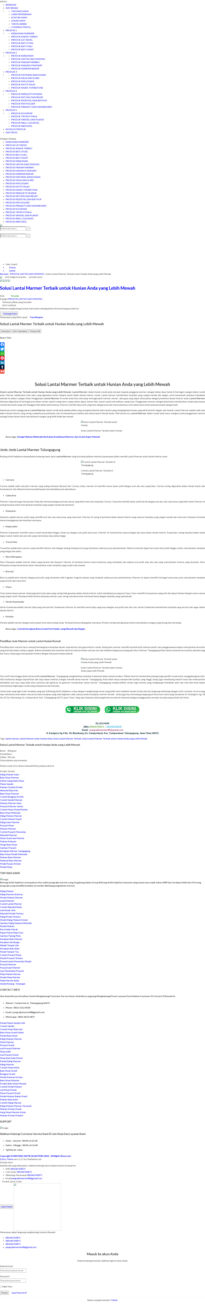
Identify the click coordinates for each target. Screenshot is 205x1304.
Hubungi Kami (10, 313)
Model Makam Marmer (11, 897)
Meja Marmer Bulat (9, 980)
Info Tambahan (20, 331)
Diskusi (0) (35, 331)
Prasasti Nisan (7, 825)
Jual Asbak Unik (7, 910)
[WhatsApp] (102, 353)
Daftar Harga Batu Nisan (12, 780)
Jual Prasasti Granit (9, 1054)
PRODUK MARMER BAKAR (25, 68)
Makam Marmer (8, 828)
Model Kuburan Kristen (11, 1077)
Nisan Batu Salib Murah (11, 1058)
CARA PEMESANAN (21, 14)
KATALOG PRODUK (16, 129)
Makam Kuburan (8, 841)
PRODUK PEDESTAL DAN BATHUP (29, 100)
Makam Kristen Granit (10, 1109)
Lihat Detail (6, 1206)
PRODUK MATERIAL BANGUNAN (28, 74)
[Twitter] (102, 349)
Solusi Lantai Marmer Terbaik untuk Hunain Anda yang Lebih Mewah (114, 738)
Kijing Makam (7, 891)
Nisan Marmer (7, 1042)
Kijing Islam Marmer (10, 822)
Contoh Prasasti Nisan (10, 955)
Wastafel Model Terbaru (12, 913)
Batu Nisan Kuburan (9, 1080)
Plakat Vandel (6, 784)
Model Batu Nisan (8, 1035)
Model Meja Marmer (10, 977)
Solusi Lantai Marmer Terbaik (67, 738)
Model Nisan (6, 867)
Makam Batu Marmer (10, 857)
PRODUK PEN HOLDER (23, 103)
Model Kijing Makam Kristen (14, 919)
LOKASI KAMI (18, 20)
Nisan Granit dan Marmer (12, 838)
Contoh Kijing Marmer (10, 1102)
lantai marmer (12, 738)
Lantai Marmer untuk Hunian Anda (36, 738)
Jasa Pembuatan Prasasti (12, 970)
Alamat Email (6, 1266)
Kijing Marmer (7, 1064)
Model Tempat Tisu (9, 951)
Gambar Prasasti (8, 847)
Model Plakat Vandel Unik (12, 1023)
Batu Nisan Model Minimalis (13, 854)
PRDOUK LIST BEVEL (22, 39)
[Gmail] (102, 371)
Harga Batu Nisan (8, 844)
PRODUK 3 (11, 71)
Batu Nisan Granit (8, 1070)
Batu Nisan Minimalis (10, 812)
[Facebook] (102, 344)
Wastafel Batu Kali (9, 790)
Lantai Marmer (7, 900)
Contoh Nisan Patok (9, 1067)
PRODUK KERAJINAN (22, 55)
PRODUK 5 (11, 110)
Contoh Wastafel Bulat (11, 907)
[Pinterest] (102, 358)
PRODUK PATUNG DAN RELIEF (27, 97)
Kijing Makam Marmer (11, 815)
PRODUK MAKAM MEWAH (25, 62)
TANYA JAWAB (19, 23)
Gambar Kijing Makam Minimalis (16, 923)
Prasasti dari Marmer (10, 967)
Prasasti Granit (7, 1045)
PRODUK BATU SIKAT (22, 49)
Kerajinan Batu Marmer (11, 939)
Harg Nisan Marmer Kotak (13, 1112)
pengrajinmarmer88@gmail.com (26, 1178)
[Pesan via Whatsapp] (1, 239)
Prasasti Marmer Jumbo (11, 806)
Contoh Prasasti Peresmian (13, 832)
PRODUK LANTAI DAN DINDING (28, 59)
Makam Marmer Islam (10, 803)
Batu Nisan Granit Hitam (12, 1032)
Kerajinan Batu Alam (10, 948)
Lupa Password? (19, 1292)
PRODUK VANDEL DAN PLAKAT (27, 119)
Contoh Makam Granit (11, 819)
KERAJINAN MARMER (22, 33)
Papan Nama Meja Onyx (11, 932)
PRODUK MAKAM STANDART (27, 65)
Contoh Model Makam (11, 1086)
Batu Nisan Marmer (9, 777)
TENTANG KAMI (20, 11)
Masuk (4, 1292)
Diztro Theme (6, 1159)
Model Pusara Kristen (10, 863)
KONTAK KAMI (19, 17)
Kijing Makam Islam (9, 774)
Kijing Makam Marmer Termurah (16, 1106)
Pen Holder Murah (9, 929)
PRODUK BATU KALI (21, 46)
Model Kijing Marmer (10, 1061)
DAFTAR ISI (11, 132)
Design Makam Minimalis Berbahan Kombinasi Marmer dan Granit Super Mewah (58, 436)
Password (4, 1276)
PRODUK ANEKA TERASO (24, 36)
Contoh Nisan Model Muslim (14, 809)
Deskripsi (5, 331)
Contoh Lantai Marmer (11, 903)
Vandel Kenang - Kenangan (12, 983)
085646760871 (18, 1168)
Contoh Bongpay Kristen (12, 796)
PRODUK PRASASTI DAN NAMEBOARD (31, 106)
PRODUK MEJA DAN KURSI (25, 78)
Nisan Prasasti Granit (10, 1093)
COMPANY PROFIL (21, 27)
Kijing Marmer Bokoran (11, 894)
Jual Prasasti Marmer (10, 1048)
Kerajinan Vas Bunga (10, 942)
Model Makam (7, 926)
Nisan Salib (5, 1051)
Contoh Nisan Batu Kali (11, 1029)
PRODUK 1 (11, 30)
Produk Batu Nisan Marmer (13, 1083)
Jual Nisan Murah (8, 1089)
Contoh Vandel (7, 1026)
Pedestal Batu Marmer (11, 860)
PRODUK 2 (11, 52)
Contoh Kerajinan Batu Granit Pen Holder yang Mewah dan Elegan (51, 628)
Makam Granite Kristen (11, 787)
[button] (28, 229)
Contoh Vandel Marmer (11, 800)
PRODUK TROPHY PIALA (24, 116)
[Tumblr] (102, 367)
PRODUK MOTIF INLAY (23, 84)
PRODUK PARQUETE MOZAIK (26, 94)
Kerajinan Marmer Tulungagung (15, 851)
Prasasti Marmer (8, 964)
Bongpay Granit (7, 1074)
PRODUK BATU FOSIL (22, 43)
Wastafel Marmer (8, 835)
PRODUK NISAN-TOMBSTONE (27, 87)
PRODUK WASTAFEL (21, 126)
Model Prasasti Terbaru (11, 958)
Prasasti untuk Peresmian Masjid (15, 961)
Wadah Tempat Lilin (9, 945)
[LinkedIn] (102, 362)
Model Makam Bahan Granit (13, 1096)
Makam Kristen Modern (11, 1115)
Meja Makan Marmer (10, 974)
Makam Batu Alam (9, 1099)
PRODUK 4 (11, 91)
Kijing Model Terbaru (10, 916)
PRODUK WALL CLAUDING (25, 122)
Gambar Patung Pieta (10, 935)
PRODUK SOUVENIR (21, 113)
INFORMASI (12, 8)
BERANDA (11, 4)
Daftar (114, 1300)
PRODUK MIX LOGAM (22, 81)
